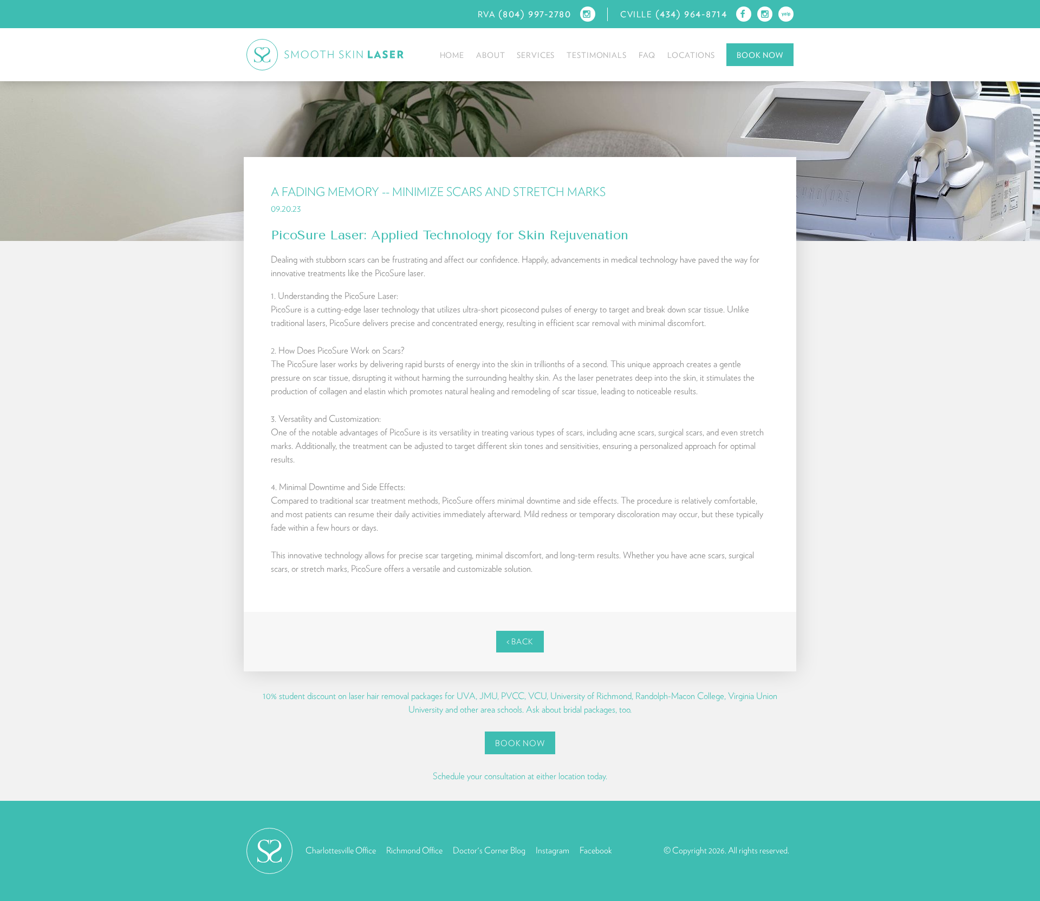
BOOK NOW (519, 743)
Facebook (596, 850)
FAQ (647, 55)
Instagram (552, 850)
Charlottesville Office (341, 850)
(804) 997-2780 (534, 14)
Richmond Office (414, 850)
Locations (691, 55)
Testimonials (596, 55)
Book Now (760, 55)
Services (536, 55)
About (490, 55)
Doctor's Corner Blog (489, 850)
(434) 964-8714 (691, 14)
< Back (520, 641)
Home (452, 55)
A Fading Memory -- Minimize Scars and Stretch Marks (438, 192)
